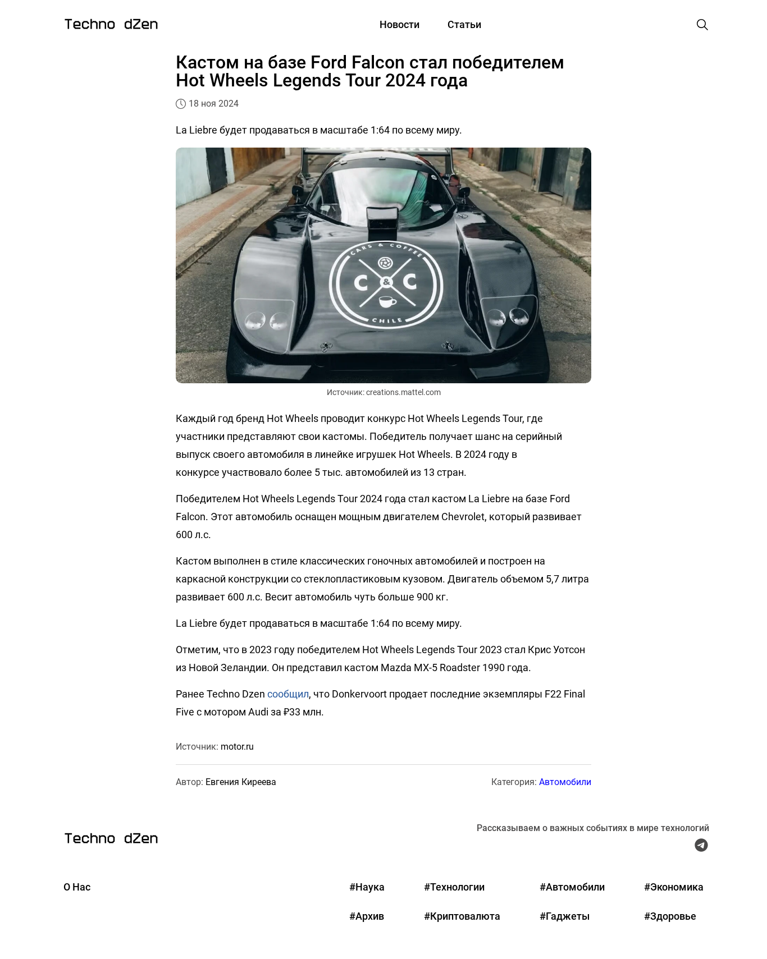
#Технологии (454, 887)
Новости (399, 24)
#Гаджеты (565, 916)
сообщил (288, 694)
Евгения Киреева (241, 782)
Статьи (464, 24)
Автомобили (565, 782)
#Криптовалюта (462, 916)
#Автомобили (572, 887)
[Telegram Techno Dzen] (701, 848)
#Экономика (674, 887)
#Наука (367, 887)
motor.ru (237, 746)
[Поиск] (702, 24)
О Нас (76, 887)
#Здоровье (670, 916)
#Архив (366, 916)
